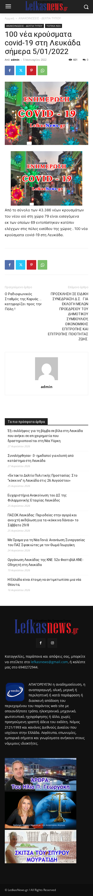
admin (15, 59)
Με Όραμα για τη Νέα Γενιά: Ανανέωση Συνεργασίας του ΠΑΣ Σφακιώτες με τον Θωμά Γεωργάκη (46, 542)
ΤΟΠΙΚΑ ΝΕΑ (53, 25)
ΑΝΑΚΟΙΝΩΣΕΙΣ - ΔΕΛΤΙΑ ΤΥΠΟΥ (40, 18)
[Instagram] (52, 643)
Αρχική (9, 18)
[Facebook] (9, 70)
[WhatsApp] (42, 70)
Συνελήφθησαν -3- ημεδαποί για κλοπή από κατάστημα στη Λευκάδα (41, 458)
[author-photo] (46, 380)
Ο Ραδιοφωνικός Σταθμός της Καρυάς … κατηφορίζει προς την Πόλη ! (23, 301)
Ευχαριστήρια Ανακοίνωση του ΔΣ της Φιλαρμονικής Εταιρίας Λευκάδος (37, 497)
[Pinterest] (31, 70)
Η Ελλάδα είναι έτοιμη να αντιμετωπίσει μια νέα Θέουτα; (44, 582)
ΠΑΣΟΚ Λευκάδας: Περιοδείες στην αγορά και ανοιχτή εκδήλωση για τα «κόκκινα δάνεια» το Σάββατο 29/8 (43, 520)
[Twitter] (20, 70)
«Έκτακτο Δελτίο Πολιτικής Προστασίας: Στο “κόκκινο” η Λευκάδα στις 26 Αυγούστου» (43, 478)
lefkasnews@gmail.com (49, 662)
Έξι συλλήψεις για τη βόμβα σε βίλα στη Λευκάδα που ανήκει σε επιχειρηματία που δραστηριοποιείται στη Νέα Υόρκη (45, 436)
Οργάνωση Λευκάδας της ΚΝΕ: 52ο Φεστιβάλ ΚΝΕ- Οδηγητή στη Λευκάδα (45, 562)
